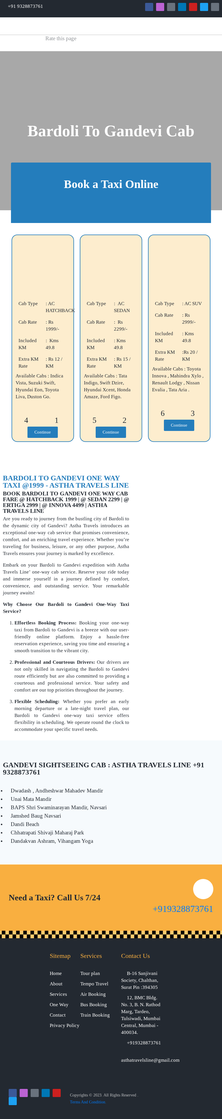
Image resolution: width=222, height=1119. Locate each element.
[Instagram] (160, 7)
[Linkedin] (182, 7)
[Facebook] (149, 7)
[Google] (171, 7)
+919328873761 (183, 909)
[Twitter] (204, 7)
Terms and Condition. (88, 1102)
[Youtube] (193, 7)
